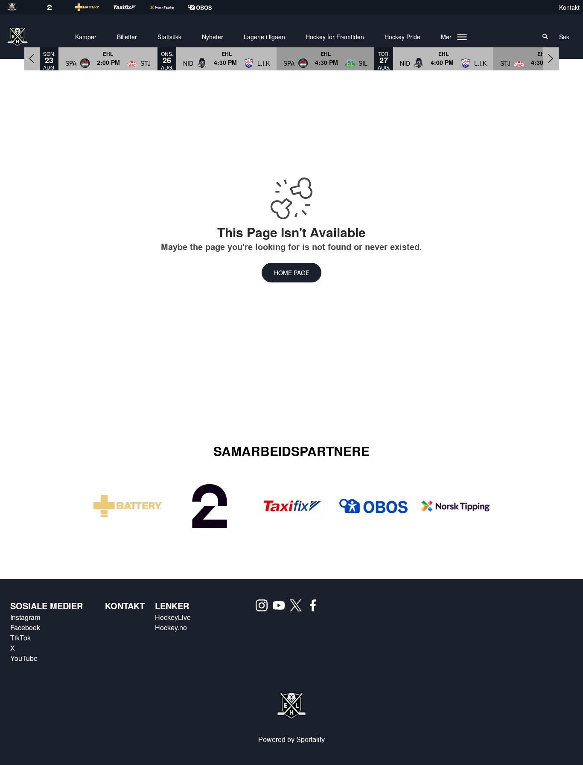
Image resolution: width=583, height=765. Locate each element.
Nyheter (212, 36)
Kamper (85, 36)
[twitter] (298, 605)
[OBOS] (373, 506)
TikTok (20, 638)
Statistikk (169, 36)
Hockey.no (171, 627)
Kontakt (569, 7)
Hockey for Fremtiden (335, 36)
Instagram (25, 617)
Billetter (127, 36)
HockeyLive (173, 617)
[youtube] (281, 605)
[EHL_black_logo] (19, 7)
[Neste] (551, 58)
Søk (564, 36)
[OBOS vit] (206, 7)
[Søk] (545, 36)
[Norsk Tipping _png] (455, 506)
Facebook (25, 627)
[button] (107, 58)
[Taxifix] (291, 506)
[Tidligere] (32, 58)
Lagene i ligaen (264, 36)
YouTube (24, 658)
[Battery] (94, 7)
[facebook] (315, 605)
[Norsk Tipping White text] (169, 7)
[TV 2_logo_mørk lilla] (209, 506)
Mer (446, 36)
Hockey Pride (402, 36)
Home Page (291, 272)
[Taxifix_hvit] (131, 7)
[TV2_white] (56, 7)
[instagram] (264, 605)
